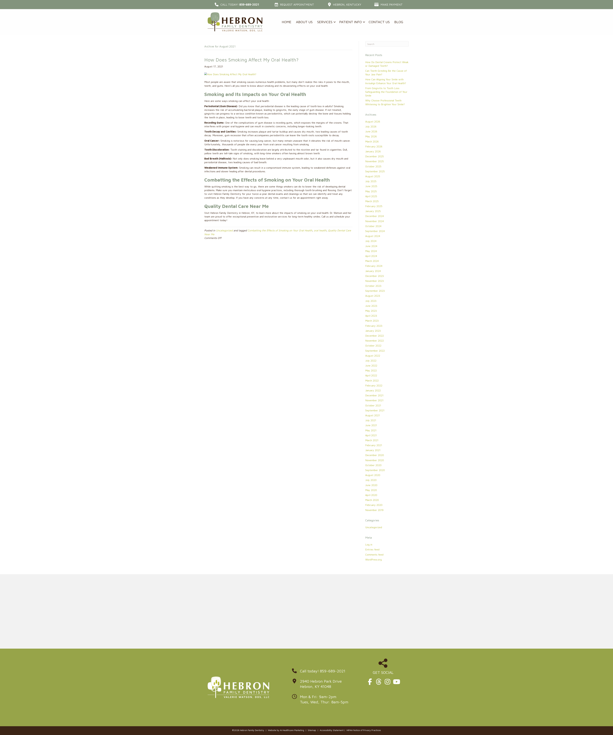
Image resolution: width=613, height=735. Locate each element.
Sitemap (312, 730)
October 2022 (373, 345)
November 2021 (374, 400)
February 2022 (373, 385)
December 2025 (374, 156)
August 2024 (372, 236)
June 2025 (371, 186)
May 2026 (371, 136)
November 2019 (374, 510)
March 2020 (372, 500)
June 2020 (371, 485)
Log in (368, 544)
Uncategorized (224, 230)
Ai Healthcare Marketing (292, 730)
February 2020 (373, 504)
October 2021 (373, 405)
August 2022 (372, 355)
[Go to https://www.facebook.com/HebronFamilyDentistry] (370, 681)
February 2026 (373, 146)
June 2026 (371, 131)
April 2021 (371, 435)
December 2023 (374, 275)
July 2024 (370, 241)
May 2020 (371, 490)
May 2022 (371, 370)
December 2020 (374, 455)
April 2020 (371, 495)
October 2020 (373, 465)
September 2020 (375, 470)
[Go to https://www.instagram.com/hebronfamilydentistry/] (387, 681)
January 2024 (373, 271)
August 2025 (372, 176)
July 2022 (370, 360)
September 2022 (375, 350)
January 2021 (372, 450)
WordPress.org (373, 559)
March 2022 (372, 380)
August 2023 (372, 295)
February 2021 (373, 445)
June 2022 (371, 365)
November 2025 (374, 161)
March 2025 (372, 201)
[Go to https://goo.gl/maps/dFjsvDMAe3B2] (323, 685)
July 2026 (370, 126)
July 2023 (370, 300)
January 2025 (373, 211)
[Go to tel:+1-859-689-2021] (323, 671)
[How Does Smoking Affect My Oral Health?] (230, 74)
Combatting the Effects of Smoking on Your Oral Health (280, 230)
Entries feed (372, 549)
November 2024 (374, 221)
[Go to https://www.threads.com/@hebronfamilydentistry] (378, 681)
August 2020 (372, 475)
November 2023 (374, 280)
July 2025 (370, 181)
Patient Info (350, 22)
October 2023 (373, 285)
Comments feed (374, 554)
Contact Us (379, 22)
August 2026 (372, 121)
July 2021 (370, 420)
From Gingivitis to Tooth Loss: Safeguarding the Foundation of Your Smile (386, 92)
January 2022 (373, 390)
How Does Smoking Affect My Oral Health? (251, 59)
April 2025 (371, 196)
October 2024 (373, 226)
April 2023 (371, 315)
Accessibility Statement (332, 730)
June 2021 (371, 425)
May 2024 (371, 251)
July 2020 (371, 480)
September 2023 (375, 290)
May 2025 (371, 191)
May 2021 (370, 430)
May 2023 (371, 310)
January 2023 (373, 330)
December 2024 (374, 216)
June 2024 (371, 246)
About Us (304, 22)
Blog (398, 22)
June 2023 (371, 305)
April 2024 (371, 256)
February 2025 (373, 206)
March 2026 (372, 141)
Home (286, 22)
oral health (320, 230)
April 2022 (371, 375)
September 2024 (375, 231)
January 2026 (373, 151)
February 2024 (373, 265)
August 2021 (372, 415)
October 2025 (373, 166)
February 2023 (373, 325)
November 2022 (374, 340)
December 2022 (374, 335)
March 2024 (372, 260)
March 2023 (372, 320)
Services (324, 22)
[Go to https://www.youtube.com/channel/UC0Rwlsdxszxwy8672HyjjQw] (396, 681)
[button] (237, 4)
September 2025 (375, 171)
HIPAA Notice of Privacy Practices (364, 730)
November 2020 (374, 460)
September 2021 (374, 410)
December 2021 (374, 395)
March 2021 (371, 440)
